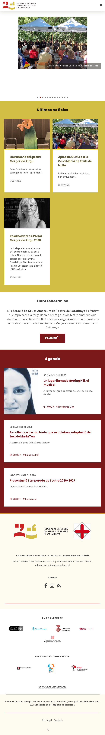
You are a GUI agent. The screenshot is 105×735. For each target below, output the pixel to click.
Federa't (52, 337)
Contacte (58, 720)
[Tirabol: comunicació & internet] (52, 729)
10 (59, 97)
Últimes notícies (52, 109)
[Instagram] (52, 586)
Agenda (52, 358)
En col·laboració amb (52, 686)
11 (62, 97)
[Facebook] (45, 586)
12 (64, 97)
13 (67, 97)
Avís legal (47, 720)
